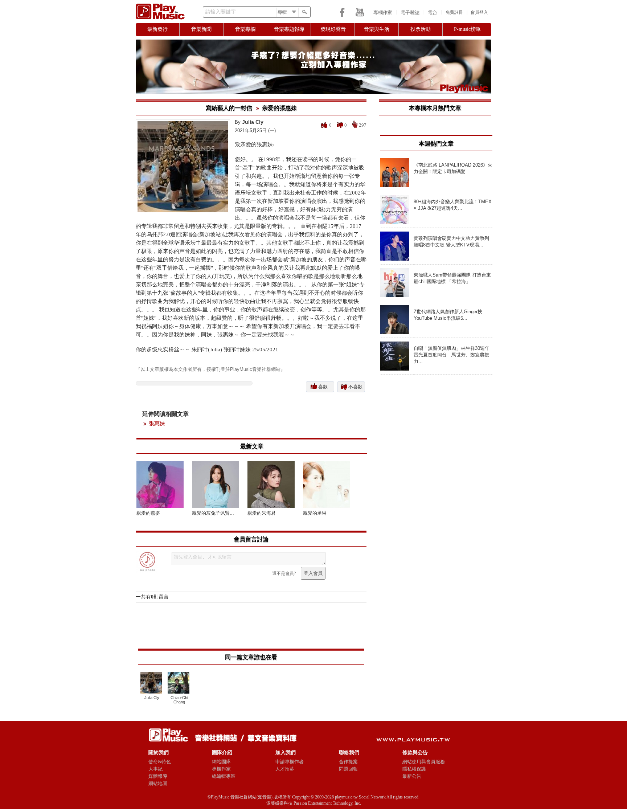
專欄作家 (382, 12)
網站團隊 (221, 761)
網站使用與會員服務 (423, 761)
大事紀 (155, 769)
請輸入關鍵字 (220, 12)
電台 (432, 12)
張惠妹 (157, 423)
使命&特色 (159, 761)
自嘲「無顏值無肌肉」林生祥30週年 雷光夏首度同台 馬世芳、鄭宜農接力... (451, 355)
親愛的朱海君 (261, 513)
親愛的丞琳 (315, 513)
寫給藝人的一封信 (229, 108)
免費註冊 (454, 12)
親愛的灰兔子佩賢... (213, 513)
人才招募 (284, 769)
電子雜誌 (410, 12)
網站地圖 (157, 783)
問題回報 (348, 769)
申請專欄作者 (289, 761)
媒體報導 (157, 776)
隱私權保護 (414, 769)
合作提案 (348, 761)
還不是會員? (284, 573)
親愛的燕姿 (148, 513)
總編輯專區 (223, 776)
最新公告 (411, 776)
